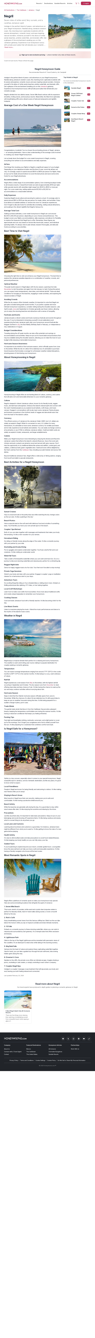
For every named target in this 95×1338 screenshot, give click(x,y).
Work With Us (75, 1049)
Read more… (9, 47)
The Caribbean (21, 10)
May (31, 683)
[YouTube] (84, 1039)
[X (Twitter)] (68, 1039)
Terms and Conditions (27, 1060)
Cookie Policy (51, 1060)
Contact (6, 1054)
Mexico (28, 1049)
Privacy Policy (14, 1060)
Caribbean (25, 450)
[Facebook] (63, 1039)
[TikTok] (89, 1039)
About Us (7, 1049)
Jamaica (31, 10)
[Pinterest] (79, 1039)
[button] (47, 54)
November (7, 289)
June (14, 309)
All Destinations (9, 10)
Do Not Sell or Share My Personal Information (71, 1060)
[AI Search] (77, 3)
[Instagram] (73, 1039)
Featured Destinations (33, 1045)
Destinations (48, 3)
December (50, 685)
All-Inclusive (52, 1049)
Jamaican (44, 86)
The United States (31, 1054)
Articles (69, 3)
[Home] (15, 1038)
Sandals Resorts (59, 3)
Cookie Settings (40, 1060)
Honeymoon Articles (55, 1045)
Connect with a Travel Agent (12, 1051)
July (18, 324)
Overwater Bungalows (55, 1051)
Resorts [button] (39, 3)
